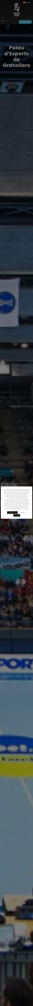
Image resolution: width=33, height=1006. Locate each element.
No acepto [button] (16, 515)
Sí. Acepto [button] (23, 512)
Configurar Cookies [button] (12, 512)
